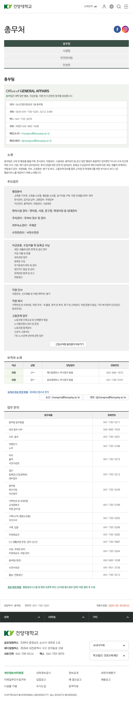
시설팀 (66, 51)
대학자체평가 (108, 673)
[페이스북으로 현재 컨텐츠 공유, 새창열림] (117, 29)
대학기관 (34, 17)
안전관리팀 (66, 58)
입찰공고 (41, 679)
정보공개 (73, 673)
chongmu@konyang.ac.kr (36, 133)
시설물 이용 (10, 686)
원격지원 (73, 686)
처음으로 (8, 17)
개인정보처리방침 (14, 673)
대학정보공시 (43, 673)
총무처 (60, 17)
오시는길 (41, 686)
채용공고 (106, 679)
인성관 (66, 65)
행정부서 (48, 17)
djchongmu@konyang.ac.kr (37, 140)
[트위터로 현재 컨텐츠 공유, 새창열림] (125, 29)
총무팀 (71, 17)
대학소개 (21, 17)
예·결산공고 (75, 679)
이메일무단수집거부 (15, 679)
